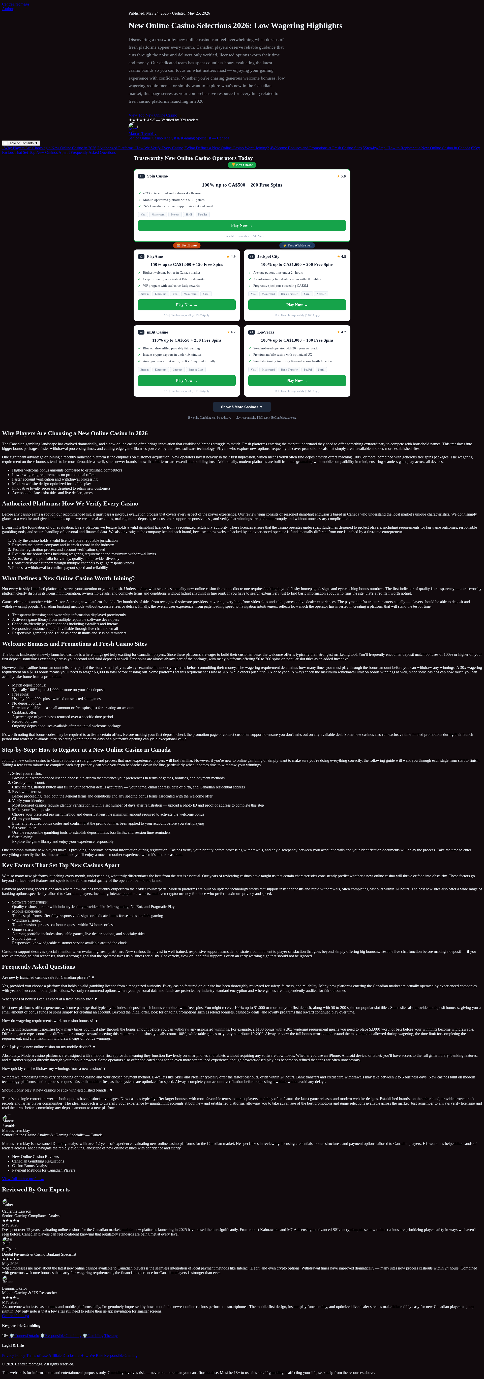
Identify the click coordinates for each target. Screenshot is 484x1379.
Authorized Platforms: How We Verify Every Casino (140, 148)
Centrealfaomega (15, 4)
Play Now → (242, 225)
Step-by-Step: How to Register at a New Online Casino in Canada (416, 148)
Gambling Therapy (100, 1335)
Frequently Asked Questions (92, 152)
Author (7, 9)
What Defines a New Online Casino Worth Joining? (226, 148)
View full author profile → (23, 1179)
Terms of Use (37, 1355)
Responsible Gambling (60, 1335)
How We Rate (91, 1355)
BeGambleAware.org (283, 417)
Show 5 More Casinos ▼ (242, 407)
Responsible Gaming (120, 1355)
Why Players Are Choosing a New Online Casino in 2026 (49, 148)
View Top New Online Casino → (155, 115)
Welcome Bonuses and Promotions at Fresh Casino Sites (316, 148)
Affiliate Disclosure (63, 1355)
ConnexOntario (24, 1335)
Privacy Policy (13, 1355)
